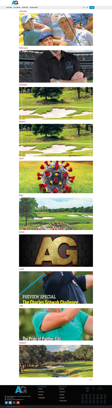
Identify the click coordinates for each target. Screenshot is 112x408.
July (21, 306)
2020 (21, 232)
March (22, 121)
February (23, 48)
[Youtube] (18, 402)
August (22, 342)
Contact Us (62, 391)
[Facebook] (6, 402)
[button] (86, 7)
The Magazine (34, 7)
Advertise (25, 7)
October (23, 84)
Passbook (62, 397)
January (23, 11)
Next (91, 379)
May (21, 195)
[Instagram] (14, 402)
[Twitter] (10, 402)
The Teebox (17, 7)
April (21, 158)
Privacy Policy (63, 400)
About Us (62, 388)
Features (9, 7)
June (21, 269)
